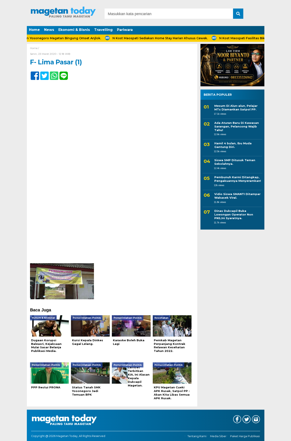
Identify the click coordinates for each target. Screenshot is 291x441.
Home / (34, 48)
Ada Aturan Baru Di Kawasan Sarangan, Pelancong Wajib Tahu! (236, 126)
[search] (238, 14)
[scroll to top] (277, 435)
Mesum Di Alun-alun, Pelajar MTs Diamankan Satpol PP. (236, 107)
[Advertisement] (112, 232)
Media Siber (218, 436)
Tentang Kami (196, 436)
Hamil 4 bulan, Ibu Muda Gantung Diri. (233, 145)
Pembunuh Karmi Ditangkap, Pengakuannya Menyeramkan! (237, 178)
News (49, 30)
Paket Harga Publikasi (245, 436)
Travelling (103, 30)
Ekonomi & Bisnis (74, 30)
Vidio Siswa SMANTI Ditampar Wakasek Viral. (237, 195)
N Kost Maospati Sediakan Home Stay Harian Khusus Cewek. (150, 38)
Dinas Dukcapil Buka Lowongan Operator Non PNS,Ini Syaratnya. (233, 214)
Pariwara (125, 30)
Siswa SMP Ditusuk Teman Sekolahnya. (234, 161)
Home (34, 30)
